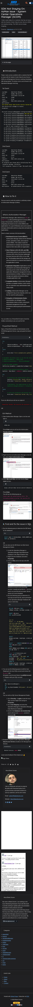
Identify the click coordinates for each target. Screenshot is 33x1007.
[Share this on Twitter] (10, 764)
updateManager (6, 952)
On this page (7, 62)
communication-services (9, 958)
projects (4, 936)
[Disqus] (16, 830)
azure (4, 950)
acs (3, 960)
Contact (6, 983)
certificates (5, 944)
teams (4, 964)
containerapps (6, 954)
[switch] (31, 3)
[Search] (26, 3)
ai (2, 956)
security (4, 948)
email (3, 962)
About (5, 979)
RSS (27, 996)
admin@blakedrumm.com (16, 796)
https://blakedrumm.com (16, 799)
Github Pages (14, 996)
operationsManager (22, 32)
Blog (5, 981)
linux (3, 946)
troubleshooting (5, 32)
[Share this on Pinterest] (15, 764)
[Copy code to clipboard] (29, 337)
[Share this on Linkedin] (13, 764)
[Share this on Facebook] (8, 764)
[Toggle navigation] (1, 3)
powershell (5, 934)
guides (13, 32)
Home (5, 977)
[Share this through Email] (18, 764)
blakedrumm (10, 29)
